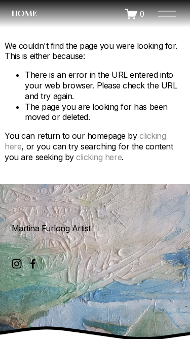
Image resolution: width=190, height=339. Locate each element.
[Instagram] (17, 264)
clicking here (99, 157)
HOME (24, 13)
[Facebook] (33, 264)
